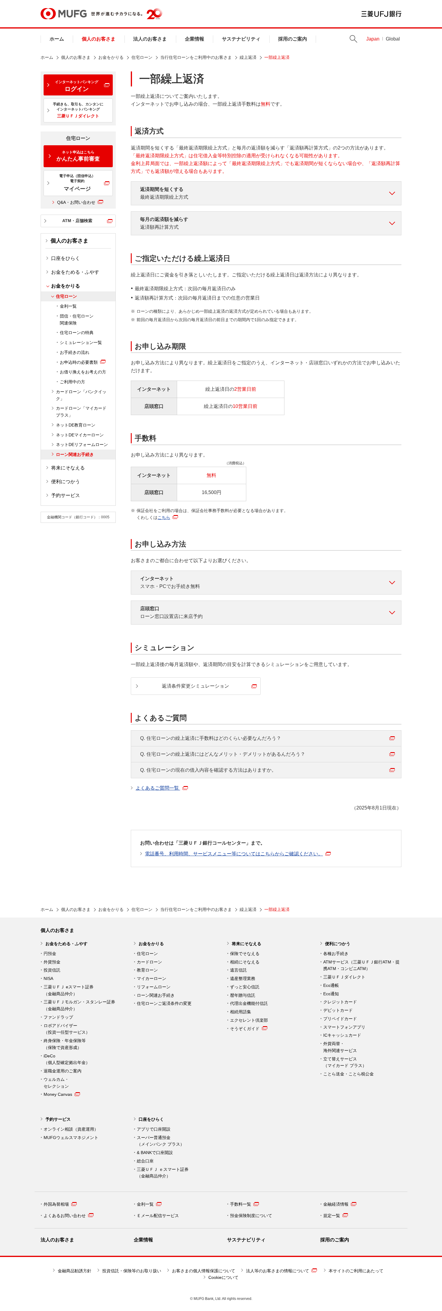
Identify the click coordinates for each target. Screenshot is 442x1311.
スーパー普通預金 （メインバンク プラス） (160, 1141)
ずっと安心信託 (244, 986)
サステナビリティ (241, 38)
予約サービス (65, 495)
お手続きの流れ (74, 352)
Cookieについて (223, 1277)
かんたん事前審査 (78, 156)
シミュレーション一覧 (81, 342)
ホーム (57, 38)
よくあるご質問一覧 (158, 788)
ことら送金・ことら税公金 (348, 1073)
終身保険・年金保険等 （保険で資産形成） (65, 1044)
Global (393, 38)
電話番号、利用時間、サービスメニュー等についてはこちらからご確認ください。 (234, 853)
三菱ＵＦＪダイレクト (344, 977)
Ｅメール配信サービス (158, 1215)
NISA (48, 978)
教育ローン (147, 970)
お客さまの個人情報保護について (203, 1270)
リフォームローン (153, 986)
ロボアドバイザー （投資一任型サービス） (67, 1029)
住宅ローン (141, 57)
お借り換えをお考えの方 (83, 371)
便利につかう (65, 481)
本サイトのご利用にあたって (356, 1270)
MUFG (64, 13)
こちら (164, 517)
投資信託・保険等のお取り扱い (131, 1270)
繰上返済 (248, 57)
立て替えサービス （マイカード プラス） (345, 1062)
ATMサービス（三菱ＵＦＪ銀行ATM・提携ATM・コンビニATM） (361, 965)
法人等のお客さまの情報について (277, 1270)
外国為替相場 (56, 1204)
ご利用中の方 (72, 381)
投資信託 (52, 970)
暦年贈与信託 (242, 995)
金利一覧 (68, 306)
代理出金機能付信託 (249, 1003)
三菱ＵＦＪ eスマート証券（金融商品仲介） (69, 990)
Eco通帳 (331, 985)
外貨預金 (52, 962)
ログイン (76, 86)
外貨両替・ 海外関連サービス (340, 1047)
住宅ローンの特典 (77, 332)
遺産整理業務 (242, 978)
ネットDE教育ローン (75, 425)
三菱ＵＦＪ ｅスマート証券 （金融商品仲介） (163, 1173)
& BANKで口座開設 (155, 1152)
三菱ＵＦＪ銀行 (381, 14)
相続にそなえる (244, 962)
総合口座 (145, 1161)
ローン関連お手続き (75, 454)
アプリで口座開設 (153, 1129)
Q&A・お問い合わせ (76, 202)
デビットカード (338, 1010)
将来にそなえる (68, 467)
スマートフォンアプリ (344, 1027)
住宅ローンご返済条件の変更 (164, 1003)
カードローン (149, 962)
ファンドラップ (58, 1017)
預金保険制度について (251, 1215)
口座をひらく (65, 258)
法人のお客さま (150, 38)
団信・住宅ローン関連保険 (77, 319)
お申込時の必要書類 (79, 362)
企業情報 (194, 38)
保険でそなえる (244, 953)
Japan (372, 38)
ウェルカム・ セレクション (56, 1083)
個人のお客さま (98, 38)
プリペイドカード (340, 1018)
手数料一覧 (240, 1204)
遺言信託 (238, 970)
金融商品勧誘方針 (74, 1270)
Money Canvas (58, 1094)
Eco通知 (331, 993)
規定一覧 (331, 1215)
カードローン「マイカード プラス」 (81, 411)
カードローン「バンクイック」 (81, 395)
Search (353, 39)
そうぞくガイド (244, 1028)
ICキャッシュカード (342, 1035)
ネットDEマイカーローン (80, 434)
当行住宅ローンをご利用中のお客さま (196, 57)
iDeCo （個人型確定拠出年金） (67, 1059)
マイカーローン (151, 978)
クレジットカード (340, 1001)
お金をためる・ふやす (75, 272)
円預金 (50, 953)
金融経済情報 (335, 1204)
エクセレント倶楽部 (249, 1020)
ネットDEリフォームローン (82, 444)
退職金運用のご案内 (62, 1070)
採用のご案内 (292, 38)
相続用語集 (240, 1011)
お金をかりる (111, 57)
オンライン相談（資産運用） (71, 1129)
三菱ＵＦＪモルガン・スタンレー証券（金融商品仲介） (79, 1005)
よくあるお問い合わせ (65, 1215)
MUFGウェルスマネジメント (71, 1137)
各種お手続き (335, 953)
